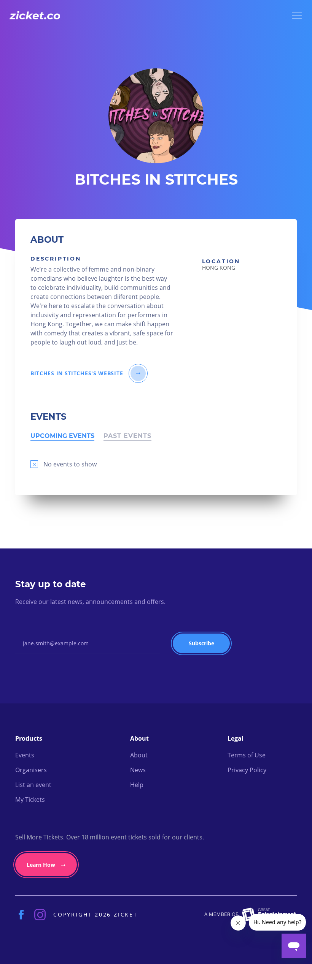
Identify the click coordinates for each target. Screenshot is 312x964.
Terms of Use (247, 755)
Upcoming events (62, 436)
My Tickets (30, 799)
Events (24, 755)
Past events (127, 436)
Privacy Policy (247, 770)
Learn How (41, 864)
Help (136, 785)
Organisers (31, 770)
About (139, 755)
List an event (33, 785)
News (138, 770)
